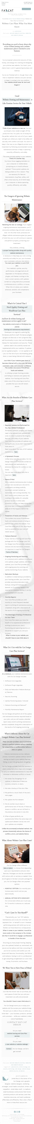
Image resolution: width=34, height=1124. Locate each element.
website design (26, 1069)
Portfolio (3, 3)
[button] (17, 461)
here (15, 452)
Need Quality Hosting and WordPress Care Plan (17, 309)
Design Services (5, 2)
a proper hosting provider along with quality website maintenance (17, 252)
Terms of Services (17, 1120)
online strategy (23, 1067)
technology (11, 1069)
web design (18, 1069)
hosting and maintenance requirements (17, 329)
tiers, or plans (8, 868)
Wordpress (22, 1070)
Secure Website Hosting (17, 33)
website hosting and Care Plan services (17, 1035)
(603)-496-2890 (28, 3)
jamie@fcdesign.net (28, 2)
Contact (3, 5)
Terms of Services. (12, 552)
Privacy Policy (17, 1121)
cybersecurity (14, 1067)
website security (13, 1070)
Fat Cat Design (8, 13)
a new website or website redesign (17, 1044)
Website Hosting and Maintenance (16, 99)
